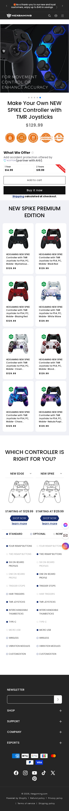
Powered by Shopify (16, 798)
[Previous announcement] (6, 6)
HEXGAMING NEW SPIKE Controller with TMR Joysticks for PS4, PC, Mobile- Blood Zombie (50, 364)
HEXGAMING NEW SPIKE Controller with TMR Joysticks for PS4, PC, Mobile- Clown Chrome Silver (18, 364)
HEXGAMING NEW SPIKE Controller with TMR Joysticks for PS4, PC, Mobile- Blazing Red (18, 311)
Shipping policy (47, 803)
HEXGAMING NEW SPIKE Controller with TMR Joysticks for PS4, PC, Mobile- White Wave (50, 311)
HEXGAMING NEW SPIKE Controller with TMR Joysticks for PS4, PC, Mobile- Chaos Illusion (18, 417)
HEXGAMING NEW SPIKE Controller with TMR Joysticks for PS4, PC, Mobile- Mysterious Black (18, 259)
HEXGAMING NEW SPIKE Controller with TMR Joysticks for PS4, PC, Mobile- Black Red (50, 259)
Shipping (18, 196)
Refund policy (37, 798)
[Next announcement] (62, 6)
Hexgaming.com (39, 793)
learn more (19, 523)
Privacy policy (55, 798)
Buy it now (34, 190)
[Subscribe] (58, 699)
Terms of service (26, 803)
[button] (62, 15)
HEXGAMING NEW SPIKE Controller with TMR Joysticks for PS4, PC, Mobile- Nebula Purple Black (51, 417)
